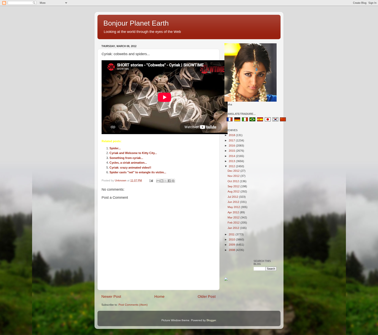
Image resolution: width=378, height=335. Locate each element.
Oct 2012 (234, 181)
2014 (232, 156)
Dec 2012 (234, 170)
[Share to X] (166, 181)
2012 (232, 166)
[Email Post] (151, 180)
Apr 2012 (234, 212)
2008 (232, 250)
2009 (232, 244)
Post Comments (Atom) (133, 304)
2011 (232, 234)
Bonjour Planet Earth (136, 23)
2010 (232, 239)
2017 (232, 140)
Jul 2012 (233, 196)
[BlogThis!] (162, 181)
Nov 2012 (234, 175)
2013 (232, 161)
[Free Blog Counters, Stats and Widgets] (226, 279)
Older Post (207, 296)
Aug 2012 (234, 191)
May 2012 (234, 207)
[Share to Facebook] (169, 181)
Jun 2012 (234, 201)
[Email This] (158, 181)
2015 (232, 150)
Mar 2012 (234, 217)
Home (159, 296)
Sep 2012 (234, 186)
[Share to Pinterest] (173, 181)
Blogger (211, 320)
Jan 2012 (234, 227)
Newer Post (111, 296)
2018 (232, 135)
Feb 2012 (234, 222)
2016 (232, 145)
